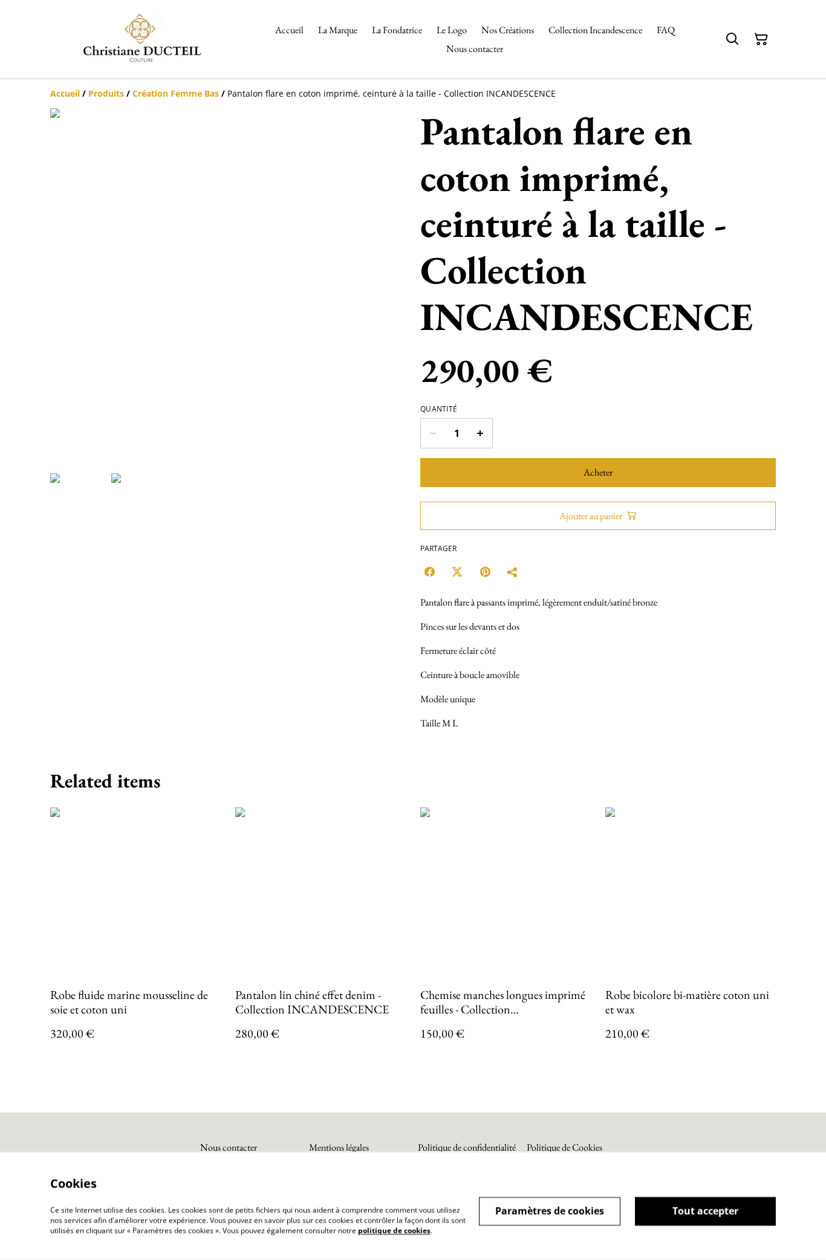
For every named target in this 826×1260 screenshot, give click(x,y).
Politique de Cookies (564, 1147)
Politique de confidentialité (467, 1147)
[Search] (732, 39)
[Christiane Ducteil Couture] (141, 39)
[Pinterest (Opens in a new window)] (485, 572)
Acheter (598, 472)
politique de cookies (394, 1230)
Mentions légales (339, 1147)
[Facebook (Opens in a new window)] (429, 572)
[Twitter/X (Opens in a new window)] (457, 572)
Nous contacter (228, 1147)
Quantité (438, 409)
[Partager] (513, 572)
